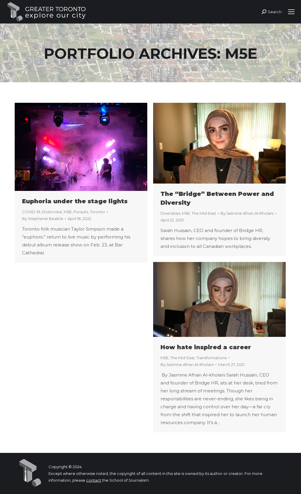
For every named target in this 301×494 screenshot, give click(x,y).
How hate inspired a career (205, 347)
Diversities (170, 213)
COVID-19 (31, 211)
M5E (68, 211)
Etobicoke (52, 211)
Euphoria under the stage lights (75, 201)
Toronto (97, 211)
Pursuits (80, 211)
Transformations (211, 357)
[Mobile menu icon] (291, 12)
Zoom (73, 146)
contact (93, 480)
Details (89, 146)
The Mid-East (204, 213)
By (42, 218)
